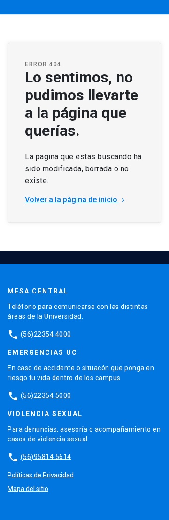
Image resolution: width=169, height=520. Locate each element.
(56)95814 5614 (46, 456)
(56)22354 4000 (46, 333)
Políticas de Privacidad (41, 475)
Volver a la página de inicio (76, 199)
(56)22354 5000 (46, 395)
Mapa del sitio (28, 488)
